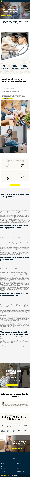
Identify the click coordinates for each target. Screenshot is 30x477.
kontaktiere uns (4, 220)
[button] (28, 1)
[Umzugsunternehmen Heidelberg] (5, 1)
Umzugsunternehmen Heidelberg (6, 475)
